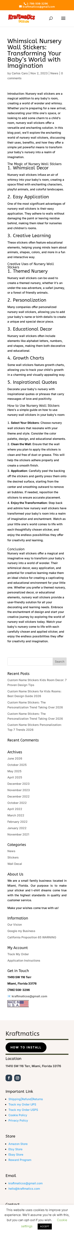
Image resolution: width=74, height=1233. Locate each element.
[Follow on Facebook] (9, 1078)
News (54, 73)
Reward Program (19, 1160)
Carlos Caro (20, 73)
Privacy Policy (18, 1120)
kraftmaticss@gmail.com (29, 996)
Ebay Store (15, 1154)
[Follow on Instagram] (17, 1078)
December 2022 (18, 796)
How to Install (26, 1047)
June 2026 (14, 758)
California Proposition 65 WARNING (31, 937)
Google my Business (21, 931)
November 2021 (18, 834)
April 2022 (14, 809)
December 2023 (18, 783)
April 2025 (14, 777)
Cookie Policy (17, 1115)
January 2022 (17, 828)
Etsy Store (15, 1149)
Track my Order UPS (22, 1104)
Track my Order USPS (23, 1109)
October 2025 (17, 764)
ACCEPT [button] (44, 1226)
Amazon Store (18, 1144)
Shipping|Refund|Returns (25, 1099)
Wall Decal (14, 863)
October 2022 (17, 802)
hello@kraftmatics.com (24, 1188)
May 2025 (14, 771)
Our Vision (14, 924)
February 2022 (17, 821)
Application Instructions (23, 960)
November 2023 (18, 790)
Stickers (13, 857)
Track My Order (18, 954)
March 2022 (15, 815)
